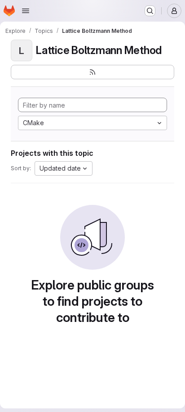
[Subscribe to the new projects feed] (92, 72)
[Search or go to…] (150, 10)
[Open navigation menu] (25, 11)
